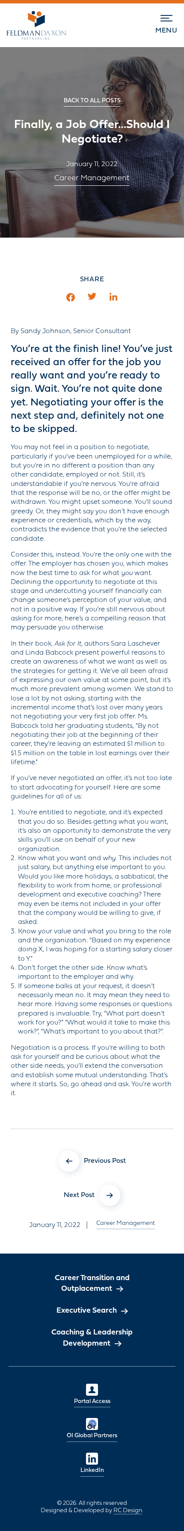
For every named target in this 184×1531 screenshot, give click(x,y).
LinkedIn (92, 1470)
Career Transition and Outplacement (92, 1283)
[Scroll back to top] (164, 1511)
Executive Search (86, 1311)
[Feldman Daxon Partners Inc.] (36, 25)
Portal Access (92, 1401)
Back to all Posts (92, 101)
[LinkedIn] (113, 297)
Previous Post (105, 1160)
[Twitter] (92, 297)
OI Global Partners (92, 1436)
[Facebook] (70, 297)
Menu (166, 30)
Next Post (79, 1194)
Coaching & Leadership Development (92, 1337)
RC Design (127, 1510)
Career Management (92, 178)
